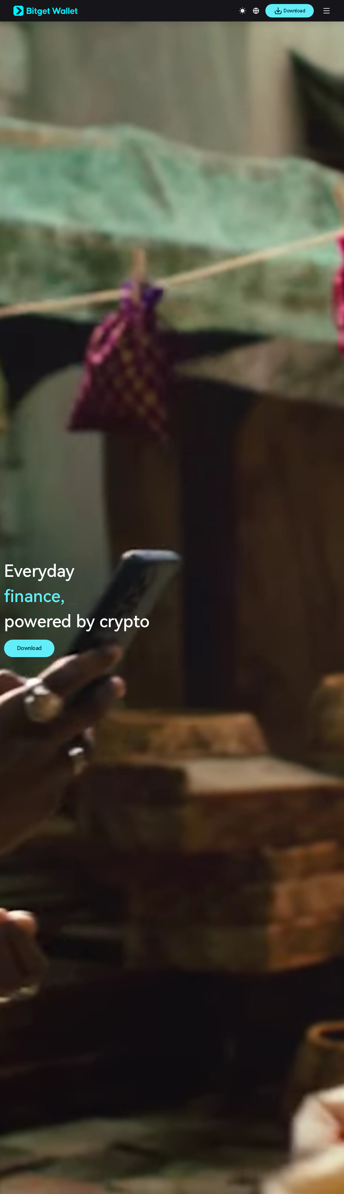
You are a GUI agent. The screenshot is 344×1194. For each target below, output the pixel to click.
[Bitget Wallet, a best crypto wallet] (54, 11)
